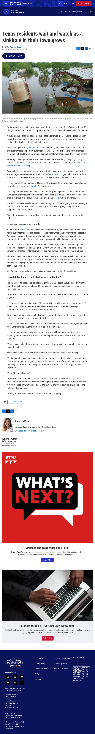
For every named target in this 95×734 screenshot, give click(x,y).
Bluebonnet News (36, 147)
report (22, 229)
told (57, 198)
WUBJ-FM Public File (80, 677)
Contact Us (39, 658)
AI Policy (38, 674)
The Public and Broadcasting (78, 679)
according (30, 186)
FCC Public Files (79, 658)
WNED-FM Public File (80, 669)
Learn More (47, 560)
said (20, 244)
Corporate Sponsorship (62, 658)
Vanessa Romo (15, 47)
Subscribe (47, 638)
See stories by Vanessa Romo (29, 430)
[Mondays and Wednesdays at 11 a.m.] (47, 497)
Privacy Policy (40, 664)
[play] (6, 11)
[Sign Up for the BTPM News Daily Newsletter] (47, 595)
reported (55, 174)
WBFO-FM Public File (80, 673)
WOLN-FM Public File (80, 675)
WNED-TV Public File (80, 667)
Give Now (84, 3)
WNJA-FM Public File (80, 671)
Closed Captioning (60, 664)
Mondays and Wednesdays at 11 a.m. (47, 548)
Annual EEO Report (61, 669)
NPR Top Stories (16, 402)
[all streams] (91, 11)
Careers (38, 679)
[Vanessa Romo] (7, 425)
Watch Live (69, 3)
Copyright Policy (41, 669)
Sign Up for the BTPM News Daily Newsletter (47, 626)
